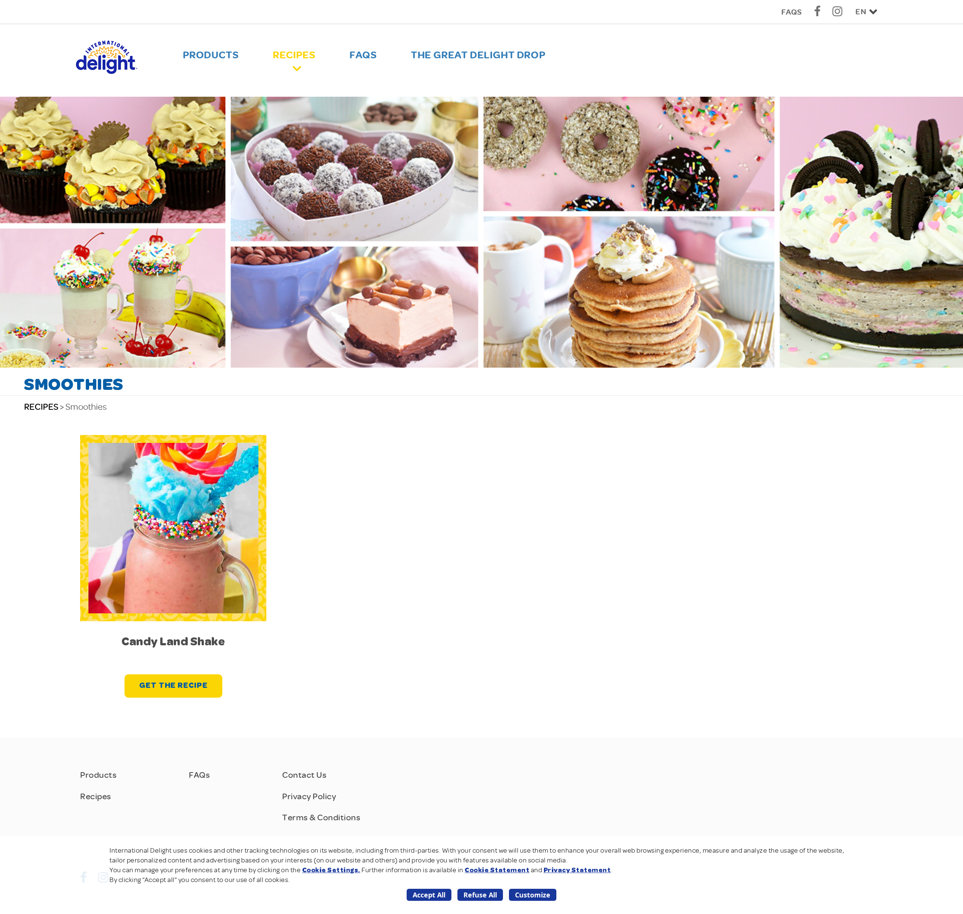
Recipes (294, 55)
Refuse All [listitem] (480, 894)
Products (210, 55)
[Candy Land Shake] (173, 527)
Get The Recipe (173, 685)
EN (860, 11)
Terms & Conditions (321, 817)
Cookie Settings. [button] (331, 870)
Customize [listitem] (532, 894)
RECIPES (41, 407)
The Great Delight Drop (478, 55)
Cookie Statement (497, 870)
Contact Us (304, 775)
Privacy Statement (577, 870)
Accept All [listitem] (429, 894)
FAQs (791, 12)
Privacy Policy (309, 796)
